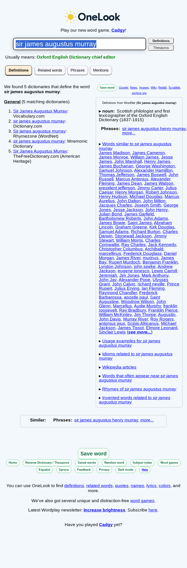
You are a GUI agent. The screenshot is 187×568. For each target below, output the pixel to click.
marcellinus (110, 253)
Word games (169, 462)
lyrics (151, 485)
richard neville (151, 284)
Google (123, 87)
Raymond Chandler (118, 292)
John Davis (110, 319)
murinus (151, 257)
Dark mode (125, 469)
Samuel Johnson (115, 170)
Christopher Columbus (121, 249)
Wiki (153, 87)
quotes (121, 485)
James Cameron (148, 152)
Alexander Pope (134, 279)
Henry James (157, 161)
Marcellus (122, 305)
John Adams (155, 218)
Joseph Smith (147, 205)
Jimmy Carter (150, 187)
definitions (74, 485)
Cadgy (118, 30)
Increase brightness (104, 510)
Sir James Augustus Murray (40, 111)
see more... (139, 332)
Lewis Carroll (164, 270)
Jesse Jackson (128, 209)
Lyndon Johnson (115, 266)
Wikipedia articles (119, 367)
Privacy (104, 469)
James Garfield (139, 214)
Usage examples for (129, 343)
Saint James (140, 222)
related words (99, 485)
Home (13, 462)
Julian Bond (110, 214)
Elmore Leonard (161, 327)
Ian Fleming (153, 288)
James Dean (129, 183)
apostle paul (136, 297)
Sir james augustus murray (39, 131)
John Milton (154, 200)
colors (165, 485)
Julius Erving (126, 288)
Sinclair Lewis (112, 332)
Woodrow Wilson (137, 301)
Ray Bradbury (132, 310)
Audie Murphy (147, 305)
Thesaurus (161, 47)
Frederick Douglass (142, 253)
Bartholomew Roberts (120, 218)
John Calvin (123, 284)
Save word (107, 87)
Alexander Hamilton (153, 170)
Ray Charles (133, 244)
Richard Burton (145, 231)
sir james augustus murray (39, 121)
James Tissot (131, 327)
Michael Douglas (146, 196)
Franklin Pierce (163, 310)
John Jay (108, 279)
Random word (114, 462)
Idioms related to (136, 356)
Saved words (87, 462)
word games (142, 500)
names (137, 485)
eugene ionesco (133, 270)
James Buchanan (116, 166)
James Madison (114, 152)
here (153, 510)
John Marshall (128, 161)
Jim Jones (129, 275)
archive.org (139, 93)
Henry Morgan (129, 192)
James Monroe (113, 157)
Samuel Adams (114, 231)
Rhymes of (139, 389)
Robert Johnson (161, 192)
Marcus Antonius (132, 179)
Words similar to (135, 146)
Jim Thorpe (145, 314)
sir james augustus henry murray (154, 128)
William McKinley (115, 314)
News (133, 87)
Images (144, 87)
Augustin (166, 314)
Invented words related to (134, 399)
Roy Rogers (162, 319)
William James (145, 157)
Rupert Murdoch (124, 262)
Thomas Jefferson (116, 174)
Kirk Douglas (161, 227)
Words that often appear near (138, 378)
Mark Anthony (155, 275)
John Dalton (129, 200)
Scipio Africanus (143, 323)
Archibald (154, 249)
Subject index (142, 462)
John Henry (156, 209)
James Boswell (151, 174)
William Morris (129, 240)
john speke (145, 266)
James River (128, 257)
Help (145, 469)
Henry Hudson (113, 196)
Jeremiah (108, 275)
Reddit (162, 87)
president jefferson (117, 187)
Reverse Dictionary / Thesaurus (47, 462)
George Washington (155, 166)
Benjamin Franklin (160, 262)
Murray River (135, 319)
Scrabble (174, 87)
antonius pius (112, 323)
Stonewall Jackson (133, 236)
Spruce (64, 469)
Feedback (84, 469)
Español (44, 469)
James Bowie (112, 222)
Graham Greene (131, 227)
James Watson (158, 183)
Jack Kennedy (162, 244)
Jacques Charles (115, 205)
